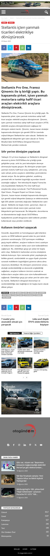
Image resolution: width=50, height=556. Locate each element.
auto (12, 293)
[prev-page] (23, 377)
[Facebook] (4, 47)
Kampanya (5, 520)
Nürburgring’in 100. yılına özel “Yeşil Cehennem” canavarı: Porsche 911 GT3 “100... (30, 491)
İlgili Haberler (15, 333)
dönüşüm (33, 293)
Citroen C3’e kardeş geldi (40, 370)
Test (3, 528)
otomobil (38, 295)
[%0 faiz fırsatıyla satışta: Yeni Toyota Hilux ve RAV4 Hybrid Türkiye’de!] (8, 479)
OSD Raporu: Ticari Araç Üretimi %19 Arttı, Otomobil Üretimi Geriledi (8, 352)
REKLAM (17, 549)
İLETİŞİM (33, 549)
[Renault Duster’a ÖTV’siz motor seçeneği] (41, 342)
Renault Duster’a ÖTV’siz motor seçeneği (39, 351)
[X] (10, 47)
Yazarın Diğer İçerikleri (32, 333)
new (15, 295)
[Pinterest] (16, 47)
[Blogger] (9, 445)
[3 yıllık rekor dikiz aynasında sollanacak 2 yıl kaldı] (25, 342)
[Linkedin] (28, 47)
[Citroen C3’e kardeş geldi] (41, 363)
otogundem (29, 295)
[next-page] (26, 377)
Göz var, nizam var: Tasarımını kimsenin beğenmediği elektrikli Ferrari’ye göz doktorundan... (31, 465)
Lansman (4, 524)
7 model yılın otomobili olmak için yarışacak (11, 322)
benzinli (19, 293)
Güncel (11, 23)
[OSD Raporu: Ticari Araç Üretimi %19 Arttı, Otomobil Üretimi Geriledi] (8, 342)
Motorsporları (6, 536)
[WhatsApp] (22, 47)
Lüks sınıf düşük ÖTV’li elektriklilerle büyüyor (38, 322)
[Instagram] (20, 445)
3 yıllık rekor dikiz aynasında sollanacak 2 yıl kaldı (25, 351)
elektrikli (42, 293)
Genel (12, 18)
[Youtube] (41, 445)
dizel (26, 293)
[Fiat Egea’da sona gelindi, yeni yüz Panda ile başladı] (25, 363)
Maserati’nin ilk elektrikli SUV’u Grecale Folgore (6, 371)
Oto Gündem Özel (8, 532)
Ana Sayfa (4, 18)
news (21, 295)
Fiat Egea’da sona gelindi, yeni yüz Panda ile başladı (23, 371)
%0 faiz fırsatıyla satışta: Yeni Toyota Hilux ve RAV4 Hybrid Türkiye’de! (30, 478)
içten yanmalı (7, 295)
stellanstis (6, 297)
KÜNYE (25, 549)
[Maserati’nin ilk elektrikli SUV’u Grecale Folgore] (8, 363)
